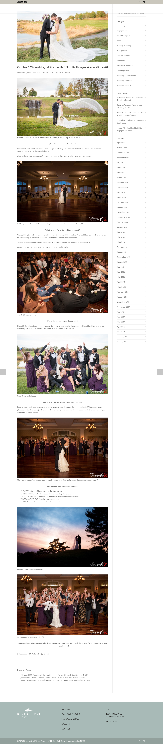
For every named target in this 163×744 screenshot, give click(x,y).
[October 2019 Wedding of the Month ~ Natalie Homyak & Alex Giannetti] (62, 36)
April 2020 (121, 197)
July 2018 (120, 267)
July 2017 (120, 312)
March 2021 (121, 178)
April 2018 (121, 282)
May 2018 (121, 277)
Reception (121, 61)
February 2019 (122, 247)
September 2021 (123, 158)
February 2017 (122, 337)
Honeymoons (122, 51)
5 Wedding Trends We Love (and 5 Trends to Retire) (130, 99)
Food (119, 41)
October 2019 (122, 222)
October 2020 (122, 187)
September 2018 (123, 257)
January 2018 (122, 297)
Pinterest (35, 654)
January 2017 (122, 342)
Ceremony (121, 26)
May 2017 (121, 322)
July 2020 (121, 192)
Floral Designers (123, 36)
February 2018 (122, 292)
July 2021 (120, 163)
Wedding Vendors (124, 86)
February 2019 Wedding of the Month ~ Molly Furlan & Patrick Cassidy (49, 675)
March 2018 (121, 287)
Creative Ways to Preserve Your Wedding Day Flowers (129, 106)
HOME (50, 9)
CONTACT (110, 9)
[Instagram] (143, 2)
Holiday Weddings (124, 46)
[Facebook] (139, 2)
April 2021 (121, 173)
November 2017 (123, 307)
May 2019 (121, 237)
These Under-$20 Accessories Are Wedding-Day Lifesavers (130, 114)
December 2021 (123, 153)
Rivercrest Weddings (42, 73)
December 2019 (123, 212)
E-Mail (46, 654)
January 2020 (122, 207)
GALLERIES (93, 9)
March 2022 (122, 148)
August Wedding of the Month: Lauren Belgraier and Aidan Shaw (47, 680)
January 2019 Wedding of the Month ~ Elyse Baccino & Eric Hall (46, 678)
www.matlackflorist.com (52, 491)
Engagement (122, 31)
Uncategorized (123, 71)
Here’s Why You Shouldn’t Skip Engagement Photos (129, 129)
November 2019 (123, 217)
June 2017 (121, 317)
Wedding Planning (124, 81)
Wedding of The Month (61, 73)
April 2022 (121, 143)
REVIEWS (102, 9)
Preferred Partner (124, 56)
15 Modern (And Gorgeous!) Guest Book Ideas (130, 122)
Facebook (23, 654)
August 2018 (122, 262)
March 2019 (121, 242)
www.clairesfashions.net (50, 502)
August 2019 (122, 227)
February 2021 (122, 182)
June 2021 (121, 168)
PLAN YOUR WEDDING (63, 9)
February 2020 (123, 202)
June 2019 (121, 232)
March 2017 (121, 332)
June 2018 (121, 272)
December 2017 (123, 302)
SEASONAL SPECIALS (80, 9)
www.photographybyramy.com (66, 497)
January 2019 (122, 252)
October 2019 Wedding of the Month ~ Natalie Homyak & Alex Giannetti (62, 67)
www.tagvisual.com (51, 499)
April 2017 (121, 327)
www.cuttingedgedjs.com (61, 494)
